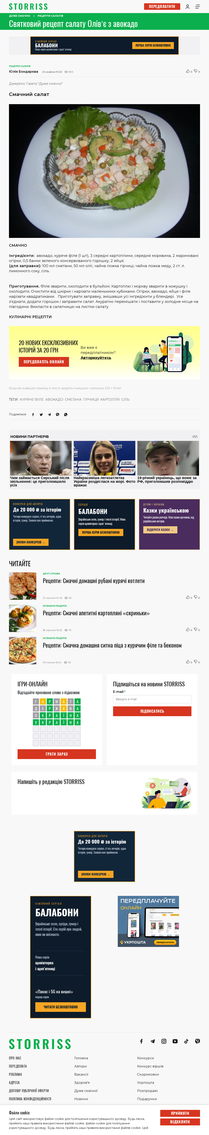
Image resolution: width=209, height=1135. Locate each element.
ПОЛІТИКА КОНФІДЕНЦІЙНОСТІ (30, 1099)
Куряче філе (32, 399)
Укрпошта (145, 1083)
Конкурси (145, 1058)
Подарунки (147, 1099)
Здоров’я (82, 1083)
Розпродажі (147, 1091)
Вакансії (81, 1074)
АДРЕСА (14, 1082)
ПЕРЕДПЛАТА (18, 1066)
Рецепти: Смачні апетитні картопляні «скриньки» (96, 613)
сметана (73, 399)
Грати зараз (57, 754)
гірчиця (91, 399)
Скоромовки (148, 1074)
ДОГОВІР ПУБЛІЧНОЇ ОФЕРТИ (29, 1091)
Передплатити (162, 6)
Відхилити (180, 1121)
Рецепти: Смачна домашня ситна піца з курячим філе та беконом (112, 645)
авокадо (54, 399)
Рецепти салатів (50, 15)
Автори (80, 1066)
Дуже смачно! (86, 1091)
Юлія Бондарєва (23, 72)
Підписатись (152, 711)
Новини (81, 1099)
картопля (110, 399)
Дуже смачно (19, 15)
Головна (81, 1058)
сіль (125, 399)
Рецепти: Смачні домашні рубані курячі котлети (94, 580)
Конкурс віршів (150, 1066)
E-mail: (119, 692)
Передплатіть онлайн (44, 361)
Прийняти (180, 1113)
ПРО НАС (15, 1058)
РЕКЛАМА (15, 1074)
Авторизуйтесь (96, 358)
